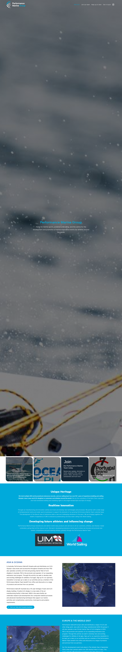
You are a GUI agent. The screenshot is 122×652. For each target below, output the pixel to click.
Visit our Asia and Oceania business (21, 607)
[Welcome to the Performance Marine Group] (19, 4)
